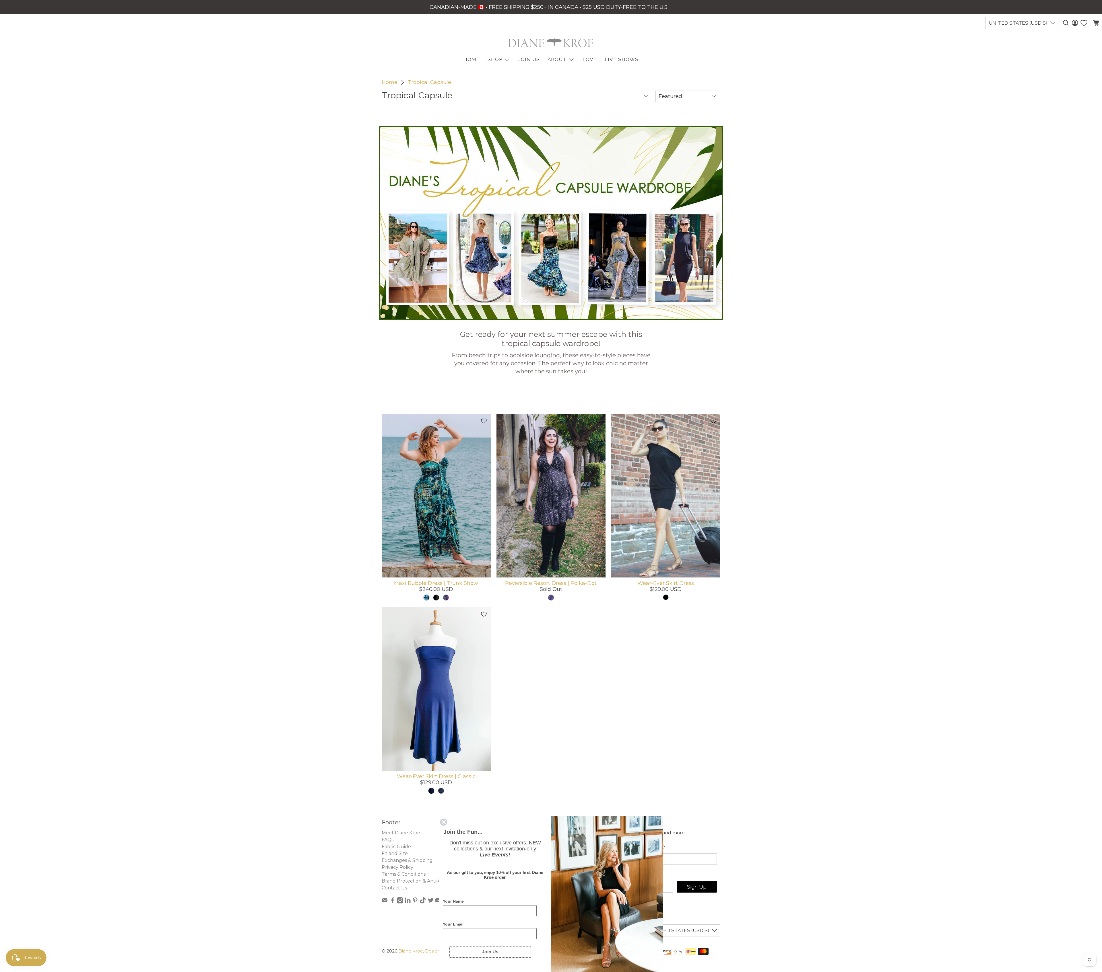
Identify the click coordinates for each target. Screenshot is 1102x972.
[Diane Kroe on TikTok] (423, 902)
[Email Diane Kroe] (385, 902)
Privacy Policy (397, 867)
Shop (495, 59)
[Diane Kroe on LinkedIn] (408, 902)
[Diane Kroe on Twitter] (431, 902)
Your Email (453, 924)
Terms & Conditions (404, 874)
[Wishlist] (1084, 23)
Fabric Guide (396, 846)
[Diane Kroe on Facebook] (392, 902)
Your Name (453, 901)
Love (590, 59)
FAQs (387, 839)
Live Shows (622, 59)
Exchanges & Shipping (407, 860)
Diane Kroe (410, 951)
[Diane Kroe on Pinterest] (415, 902)
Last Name (651, 847)
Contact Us (394, 888)
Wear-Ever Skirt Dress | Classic (436, 776)
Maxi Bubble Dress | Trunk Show (436, 583)
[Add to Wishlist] (484, 421)
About (557, 59)
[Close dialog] (444, 822)
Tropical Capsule (429, 82)
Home (389, 82)
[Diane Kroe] (551, 42)
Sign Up (697, 887)
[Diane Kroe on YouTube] (438, 902)
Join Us (529, 59)
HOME (471, 59)
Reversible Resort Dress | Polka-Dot (551, 583)
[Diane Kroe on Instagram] (400, 902)
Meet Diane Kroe (401, 833)
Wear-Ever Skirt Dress (665, 583)
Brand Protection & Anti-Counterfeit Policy (431, 881)
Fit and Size (395, 853)
